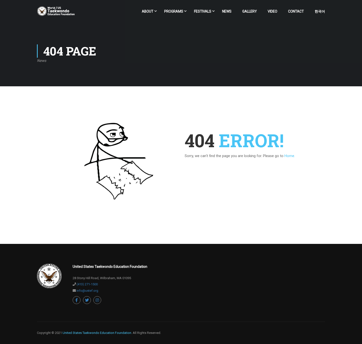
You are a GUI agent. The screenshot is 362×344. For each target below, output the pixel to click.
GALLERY (249, 11)
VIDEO (272, 11)
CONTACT (296, 11)
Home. (289, 156)
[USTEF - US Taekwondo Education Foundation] (56, 13)
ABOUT (147, 11)
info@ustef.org (87, 290)
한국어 (320, 11)
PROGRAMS (173, 11)
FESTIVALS (202, 11)
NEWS (226, 11)
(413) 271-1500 (87, 284)
